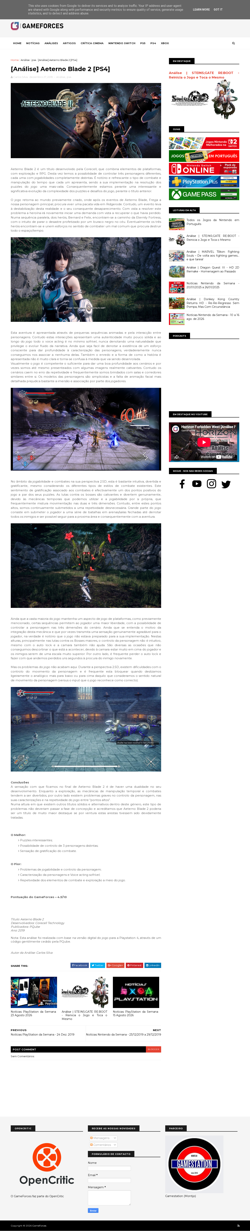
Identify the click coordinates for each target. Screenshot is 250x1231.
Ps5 (143, 43)
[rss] (239, 1225)
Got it (218, 9)
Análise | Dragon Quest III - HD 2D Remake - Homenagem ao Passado (213, 269)
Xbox (165, 43)
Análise (25, 60)
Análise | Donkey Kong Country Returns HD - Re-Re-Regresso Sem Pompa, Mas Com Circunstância (213, 303)
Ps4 (153, 43)
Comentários (102, 1145)
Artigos (69, 43)
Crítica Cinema (92, 43)
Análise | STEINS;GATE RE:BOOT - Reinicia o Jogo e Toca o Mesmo (84, 1015)
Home (17, 43)
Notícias (33, 43)
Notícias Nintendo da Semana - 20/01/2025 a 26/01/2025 (213, 285)
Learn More (201, 9)
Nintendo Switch (121, 43)
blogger (153, 1049)
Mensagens (101, 1138)
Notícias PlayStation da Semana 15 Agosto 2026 (135, 1013)
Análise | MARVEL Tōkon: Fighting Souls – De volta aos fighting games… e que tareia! (213, 255)
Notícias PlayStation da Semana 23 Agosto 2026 (33, 1013)
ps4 (34, 60)
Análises (51, 43)
